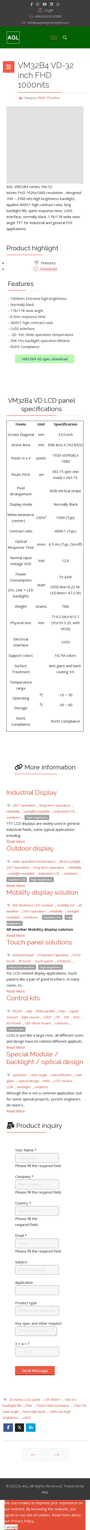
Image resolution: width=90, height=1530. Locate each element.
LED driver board (38, 1023)
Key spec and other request (38, 1323)
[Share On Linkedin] (31, 1427)
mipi (62, 1011)
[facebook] (31, 4)
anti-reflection (61, 1075)
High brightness (37, 817)
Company (24, 1176)
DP (58, 1017)
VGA (76, 1017)
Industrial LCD (64, 811)
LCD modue (63, 1081)
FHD (29, 1405)
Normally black (34, 1411)
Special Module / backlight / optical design (44, 1057)
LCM (9, 1087)
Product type (26, 1302)
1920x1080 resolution (52, 1405)
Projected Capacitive (53, 955)
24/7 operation (24, 805)
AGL (45, 1492)
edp (29, 1011)
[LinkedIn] (51, 4)
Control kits (23, 998)
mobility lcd (65, 905)
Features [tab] (48, 262)
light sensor (31, 1017)
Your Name (25, 1150)
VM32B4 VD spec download (45, 358)
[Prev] (34, 1455)
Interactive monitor (21, 967)
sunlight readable (37, 811)
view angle (39, 1075)
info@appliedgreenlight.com (48, 22)
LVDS (48, 1017)
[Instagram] (37, 4)
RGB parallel (45, 1011)
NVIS (46, 1081)
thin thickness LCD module (33, 905)
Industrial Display (31, 792)
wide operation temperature (34, 861)
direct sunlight (70, 861)
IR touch (25, 961)
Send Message (35, 1370)
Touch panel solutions (39, 942)
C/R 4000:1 (52, 1399)
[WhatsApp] (58, 4)
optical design (28, 1081)
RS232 (17, 1011)
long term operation (55, 805)
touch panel (44, 961)
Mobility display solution (42, 892)
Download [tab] (48, 268)
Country (23, 1203)
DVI (66, 1017)
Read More (15, 841)
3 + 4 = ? (22, 1343)
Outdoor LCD (16, 879)
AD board (13, 1023)
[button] (45, 10)
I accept (11, 1526)
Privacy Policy (22, 1520)
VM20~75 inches (48, 98)
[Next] (56, 1455)
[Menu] (54, 37)
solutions (13, 817)
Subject (21, 1261)
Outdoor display (30, 848)
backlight (23, 1087)
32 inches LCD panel (24, 1399)
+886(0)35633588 (47, 16)
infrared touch (23, 955)
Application (24, 1282)
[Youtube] (44, 4)
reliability (13, 811)
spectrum (20, 1075)
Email (21, 1235)
